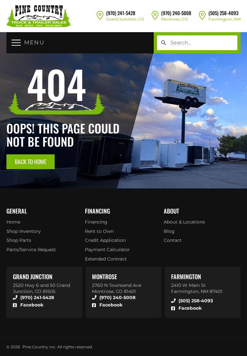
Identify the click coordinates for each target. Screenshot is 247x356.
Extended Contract (106, 259)
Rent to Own (99, 231)
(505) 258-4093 (223, 12)
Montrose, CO (174, 19)
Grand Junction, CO (125, 19)
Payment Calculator (107, 249)
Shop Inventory (23, 231)
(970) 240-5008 (176, 12)
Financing (96, 222)
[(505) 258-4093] (202, 15)
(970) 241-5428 (120, 12)
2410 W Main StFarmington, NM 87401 (196, 288)
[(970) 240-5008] (155, 15)
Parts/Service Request (31, 249)
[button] (27, 42)
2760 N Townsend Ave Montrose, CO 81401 (116, 288)
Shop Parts (18, 240)
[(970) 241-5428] (100, 15)
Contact (173, 240)
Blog (169, 231)
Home (13, 222)
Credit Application (105, 240)
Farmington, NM (224, 19)
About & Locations (184, 222)
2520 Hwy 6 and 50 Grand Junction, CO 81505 (41, 288)
